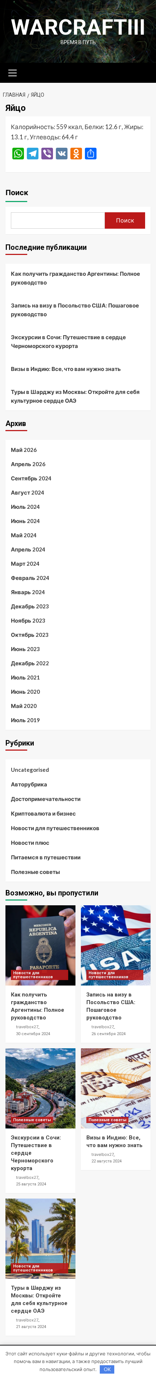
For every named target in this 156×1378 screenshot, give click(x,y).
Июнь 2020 (25, 691)
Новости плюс (30, 842)
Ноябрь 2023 (28, 620)
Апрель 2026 (28, 464)
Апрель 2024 (28, 549)
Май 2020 (24, 705)
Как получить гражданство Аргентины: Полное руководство (75, 278)
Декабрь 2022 (30, 663)
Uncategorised (30, 769)
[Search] (142, 72)
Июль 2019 (25, 720)
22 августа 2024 (106, 1161)
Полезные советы (35, 871)
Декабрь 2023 (30, 606)
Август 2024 (27, 492)
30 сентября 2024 (33, 1033)
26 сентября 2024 (108, 1033)
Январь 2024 (28, 592)
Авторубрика (29, 784)
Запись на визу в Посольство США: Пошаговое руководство (75, 309)
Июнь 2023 (25, 649)
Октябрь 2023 (30, 634)
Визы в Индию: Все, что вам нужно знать (66, 368)
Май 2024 (24, 535)
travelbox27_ (28, 1026)
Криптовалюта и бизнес (43, 813)
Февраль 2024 (30, 577)
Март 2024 (25, 563)
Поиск (16, 192)
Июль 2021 (25, 677)
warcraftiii (78, 27)
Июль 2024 (25, 506)
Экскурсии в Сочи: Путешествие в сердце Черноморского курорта (68, 341)
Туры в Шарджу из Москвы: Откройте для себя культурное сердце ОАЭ (75, 396)
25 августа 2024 (31, 1184)
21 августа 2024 (31, 1326)
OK (107, 1369)
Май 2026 (24, 449)
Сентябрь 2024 (31, 478)
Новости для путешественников (55, 828)
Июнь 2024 (25, 521)
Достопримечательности (46, 799)
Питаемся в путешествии (46, 857)
